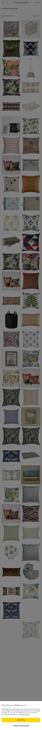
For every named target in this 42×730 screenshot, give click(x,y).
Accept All (21, 720)
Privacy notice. (25, 714)
